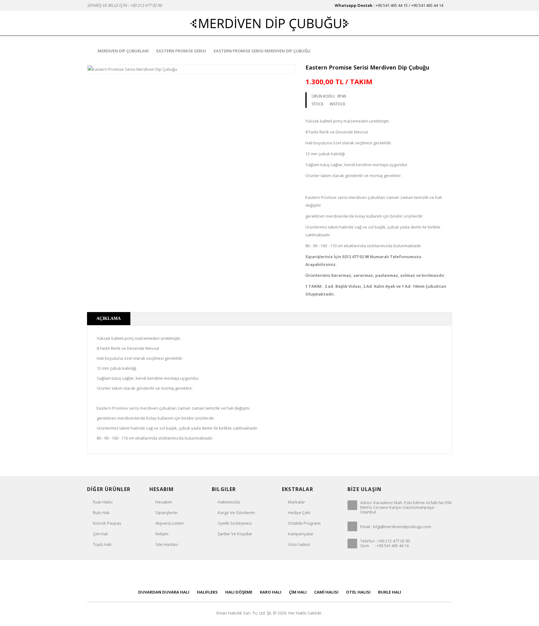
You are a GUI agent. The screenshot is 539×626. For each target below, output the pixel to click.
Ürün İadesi (299, 544)
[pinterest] (269, 573)
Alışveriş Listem (169, 523)
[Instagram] (311, 573)
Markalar (296, 502)
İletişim (161, 534)
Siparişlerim (166, 512)
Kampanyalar (300, 534)
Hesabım (163, 502)
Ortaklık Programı (304, 523)
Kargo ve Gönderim (236, 512)
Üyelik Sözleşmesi (235, 523)
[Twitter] (249, 573)
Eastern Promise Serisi (181, 51)
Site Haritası (166, 544)
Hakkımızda (229, 502)
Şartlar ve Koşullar (235, 534)
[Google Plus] (290, 573)
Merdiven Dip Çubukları (123, 51)
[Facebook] (228, 573)
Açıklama (108, 318)
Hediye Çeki (299, 512)
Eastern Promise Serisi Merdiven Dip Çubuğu (262, 51)
